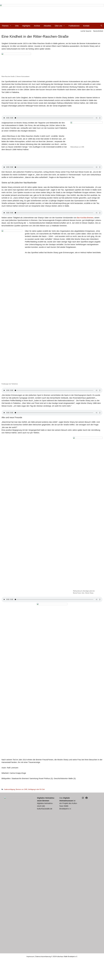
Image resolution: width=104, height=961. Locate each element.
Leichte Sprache (86, 31)
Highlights (26, 26)
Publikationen (74, 26)
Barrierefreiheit (98, 31)
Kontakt (86, 26)
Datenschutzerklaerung (43, 956)
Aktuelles (47, 26)
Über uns (58, 26)
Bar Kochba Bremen (85, 218)
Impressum (30, 956)
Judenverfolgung (9, 789)
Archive (37, 26)
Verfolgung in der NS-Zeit (36, 789)
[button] (101, 26)
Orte (17, 26)
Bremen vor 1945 (21, 789)
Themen (5, 26)
